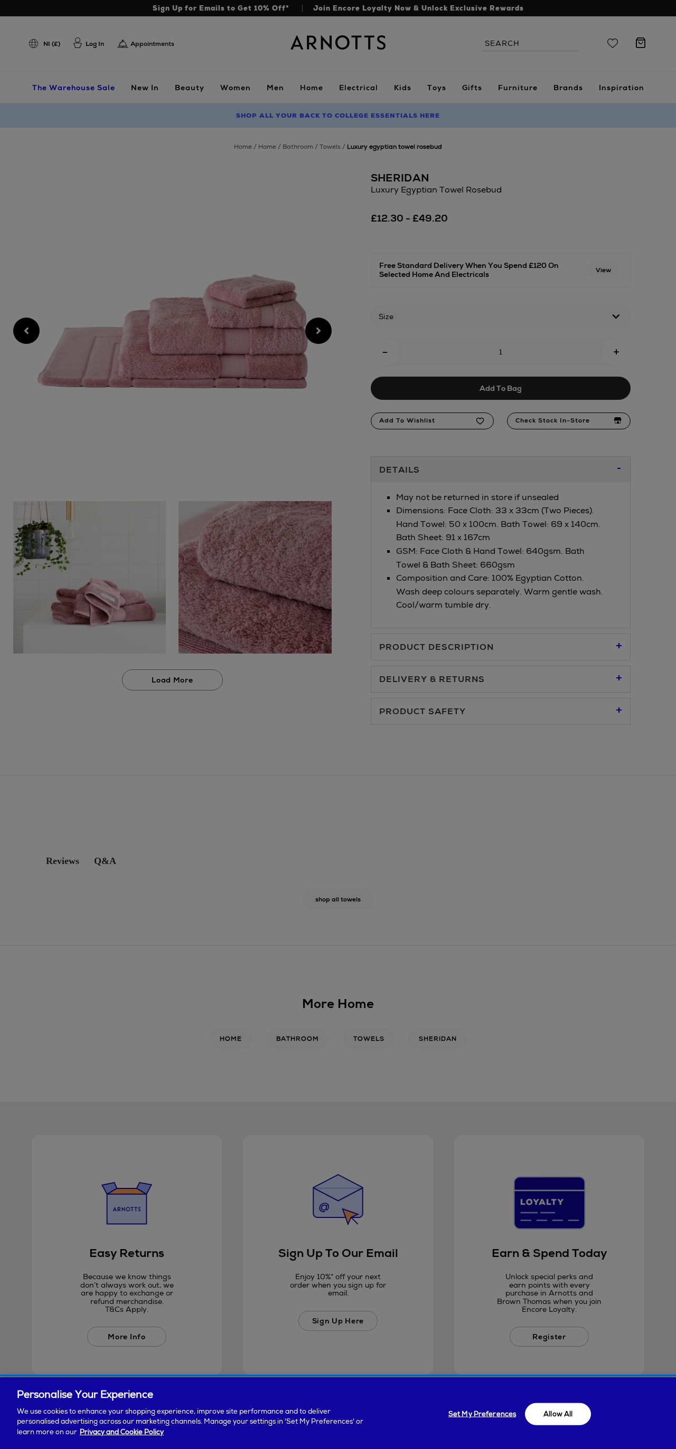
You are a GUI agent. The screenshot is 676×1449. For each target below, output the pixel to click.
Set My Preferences (482, 1413)
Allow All (557, 1413)
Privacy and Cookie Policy (122, 1431)
